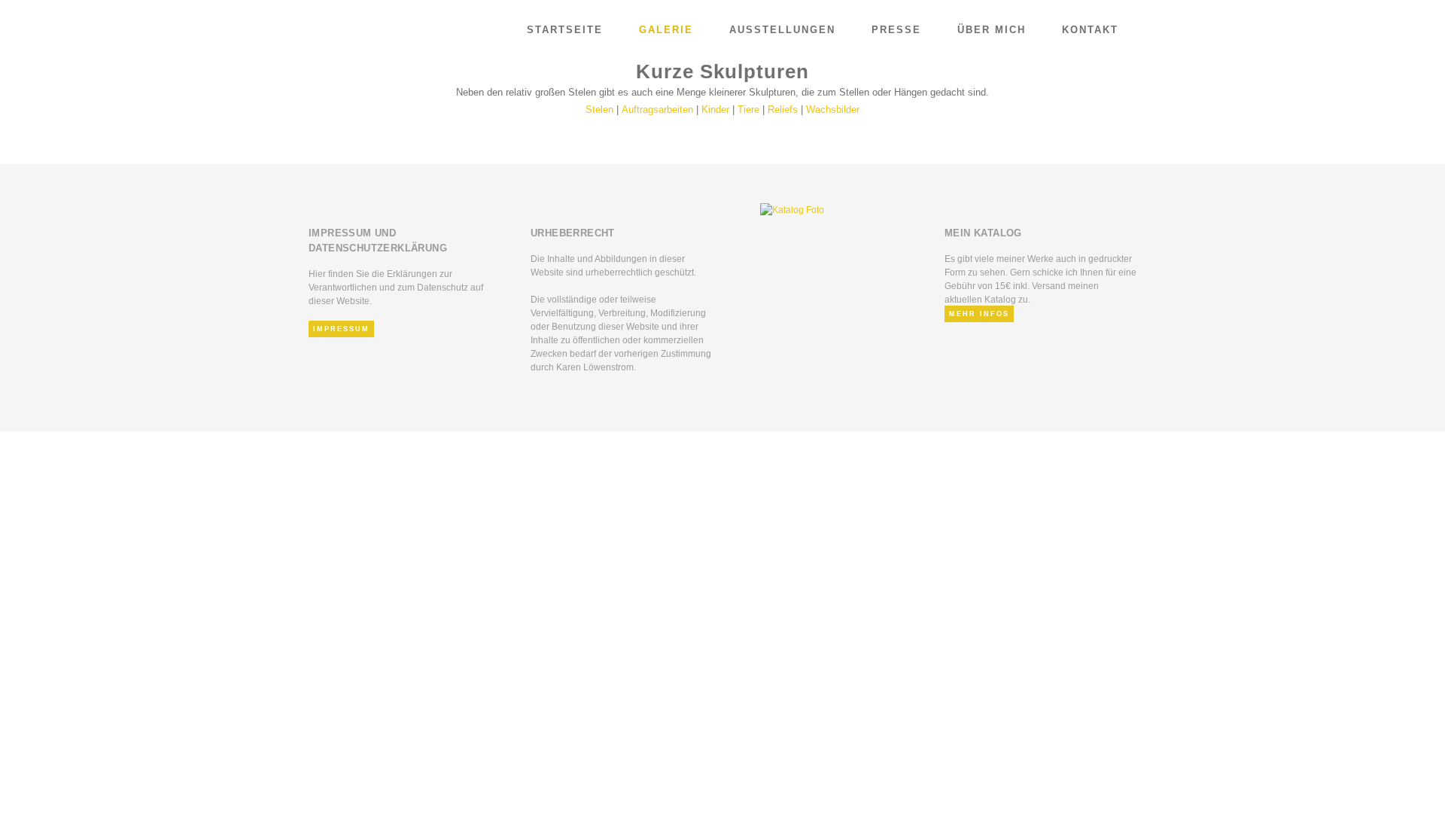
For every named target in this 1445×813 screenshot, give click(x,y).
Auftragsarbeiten (657, 109)
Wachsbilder (832, 109)
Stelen (599, 109)
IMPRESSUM (341, 329)
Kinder (715, 109)
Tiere (748, 109)
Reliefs (783, 109)
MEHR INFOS (979, 314)
